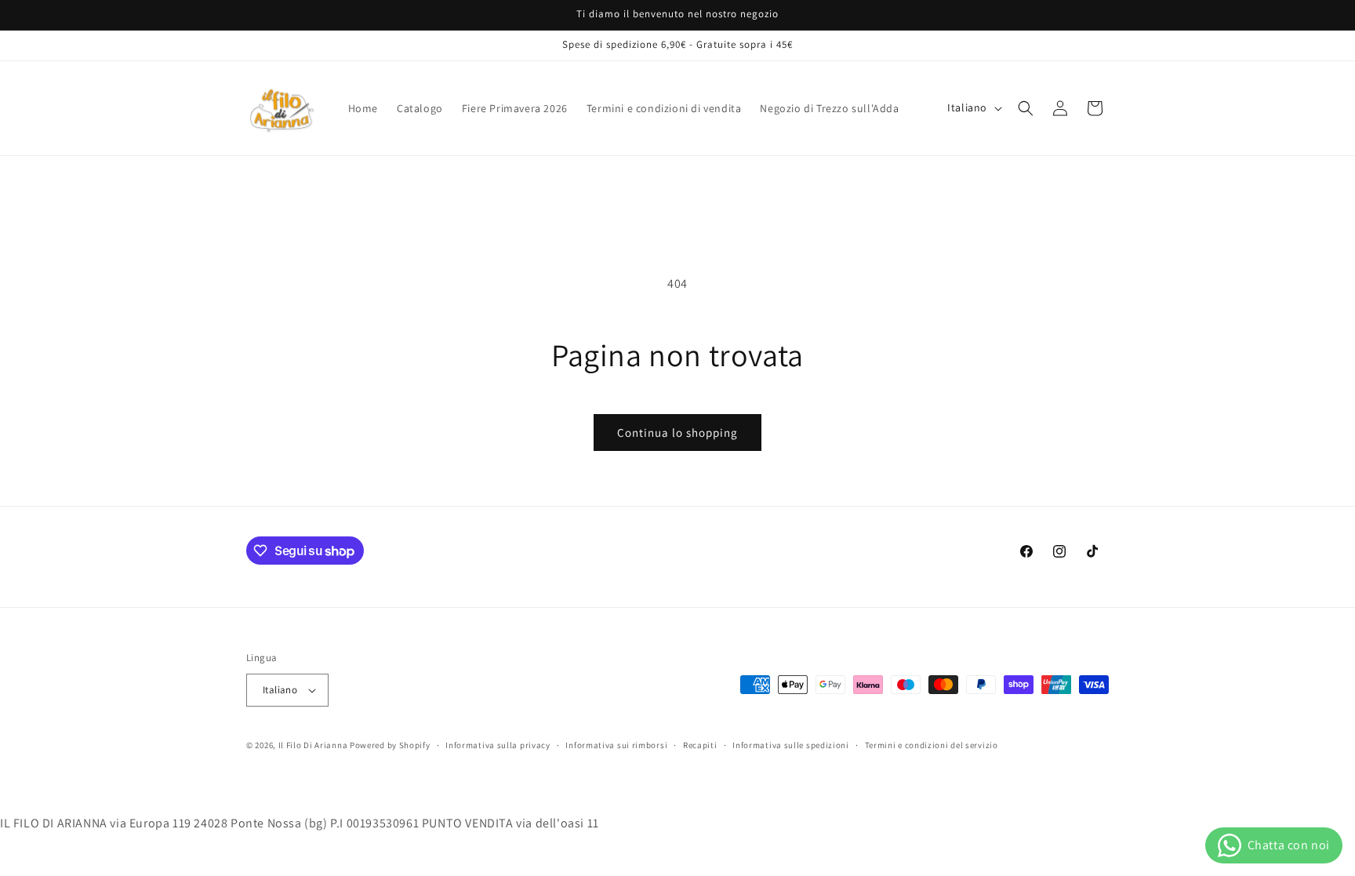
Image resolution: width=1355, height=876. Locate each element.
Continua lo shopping (677, 432)
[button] (1025, 108)
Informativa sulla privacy (497, 745)
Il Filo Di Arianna (313, 745)
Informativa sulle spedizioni (790, 745)
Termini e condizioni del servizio (931, 745)
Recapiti (700, 745)
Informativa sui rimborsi (616, 745)
